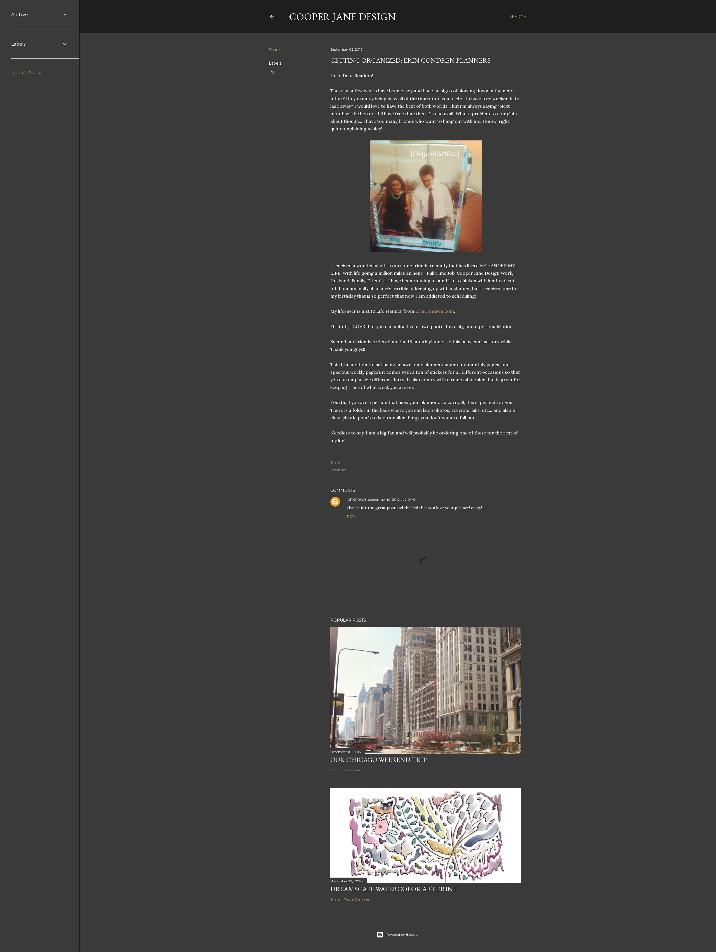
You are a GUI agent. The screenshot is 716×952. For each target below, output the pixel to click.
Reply (352, 516)
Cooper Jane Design (342, 16)
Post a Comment (358, 899)
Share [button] (274, 49)
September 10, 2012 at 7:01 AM (392, 499)
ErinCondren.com (434, 311)
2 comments (354, 770)
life (271, 72)
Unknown (356, 499)
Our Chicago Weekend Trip (378, 759)
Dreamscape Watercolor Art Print (393, 889)
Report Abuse (27, 72)
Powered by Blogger (402, 934)
